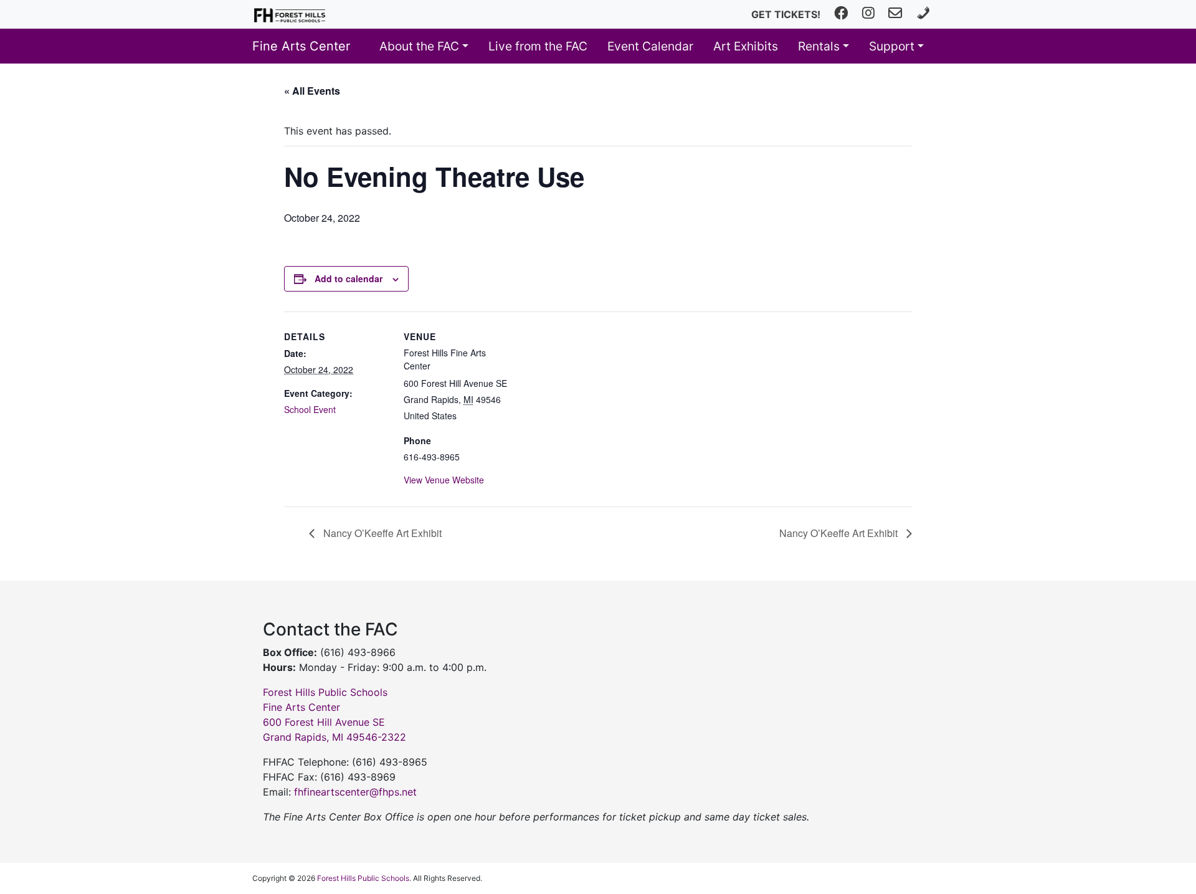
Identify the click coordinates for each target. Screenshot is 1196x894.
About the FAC (419, 46)
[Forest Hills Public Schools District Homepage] (289, 14)
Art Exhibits (745, 46)
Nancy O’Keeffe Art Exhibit (381, 533)
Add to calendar (348, 278)
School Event (310, 409)
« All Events (312, 90)
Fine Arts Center (301, 46)
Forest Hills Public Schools (363, 878)
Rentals (819, 46)
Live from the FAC (537, 46)
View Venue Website (444, 479)
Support (891, 46)
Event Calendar (650, 46)
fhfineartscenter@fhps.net (355, 792)
